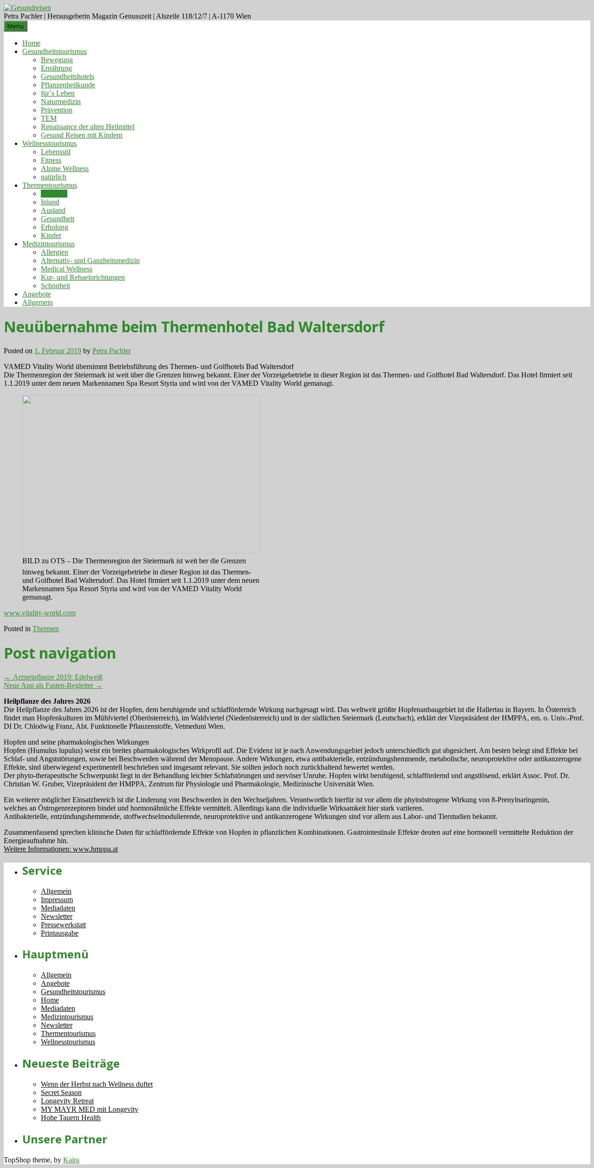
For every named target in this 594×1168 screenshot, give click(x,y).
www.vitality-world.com (40, 613)
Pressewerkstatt (63, 925)
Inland (50, 202)
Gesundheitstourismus (54, 51)
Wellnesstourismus (49, 143)
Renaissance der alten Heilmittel (88, 127)
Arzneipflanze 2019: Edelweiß (53, 677)
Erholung (54, 227)
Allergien (54, 252)
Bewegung (57, 60)
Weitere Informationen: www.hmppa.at (61, 849)
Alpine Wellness (65, 168)
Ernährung (56, 68)
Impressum (57, 900)
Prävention (56, 110)
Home (31, 43)
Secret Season (61, 1092)
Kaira (71, 1160)
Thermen (54, 194)
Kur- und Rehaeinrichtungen (83, 277)
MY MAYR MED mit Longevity (89, 1109)
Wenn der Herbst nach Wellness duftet (97, 1084)
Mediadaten (58, 908)
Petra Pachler (111, 351)
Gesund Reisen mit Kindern (82, 135)
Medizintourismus (48, 244)
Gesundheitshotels (67, 76)
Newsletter (56, 916)
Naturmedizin (61, 102)
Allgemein (37, 302)
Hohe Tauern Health (71, 1118)
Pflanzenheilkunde (68, 85)
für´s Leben (58, 93)
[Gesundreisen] (27, 8)
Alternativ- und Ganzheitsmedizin (90, 260)
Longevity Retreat (67, 1101)
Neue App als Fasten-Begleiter (53, 685)
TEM (49, 118)
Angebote (36, 294)
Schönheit (55, 286)
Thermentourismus (49, 185)
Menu (15, 26)
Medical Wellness (66, 269)
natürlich (53, 177)
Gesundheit (57, 219)
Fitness (51, 160)
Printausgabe (59, 933)
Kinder (51, 235)
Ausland (53, 210)
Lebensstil (56, 152)
